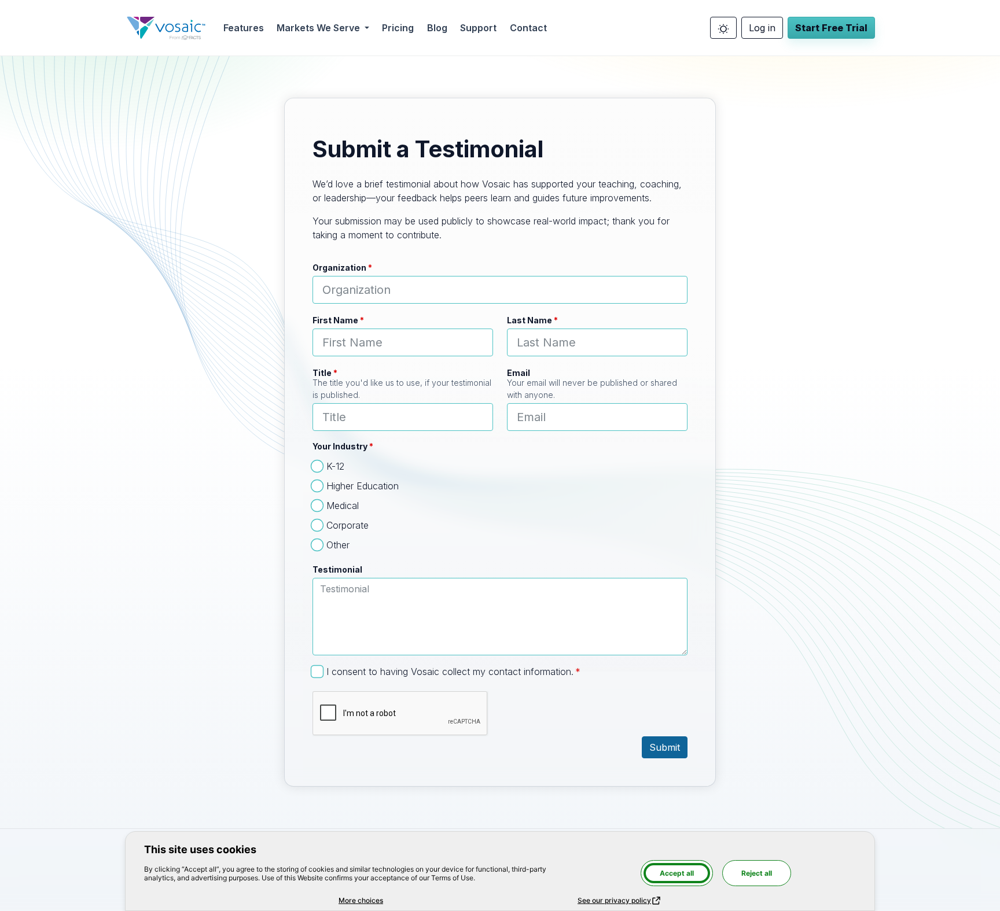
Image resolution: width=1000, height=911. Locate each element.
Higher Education (362, 486)
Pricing (398, 28)
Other (338, 545)
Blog (437, 28)
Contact (528, 28)
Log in (762, 28)
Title (322, 373)
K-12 (335, 466)
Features (243, 28)
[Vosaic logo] (166, 27)
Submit (664, 747)
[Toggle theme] (723, 28)
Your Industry (339, 446)
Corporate (347, 525)
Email (518, 373)
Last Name (529, 320)
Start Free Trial (831, 28)
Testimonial (337, 569)
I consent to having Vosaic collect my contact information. (449, 671)
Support (478, 28)
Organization (339, 267)
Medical (342, 505)
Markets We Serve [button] (319, 28)
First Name (335, 320)
